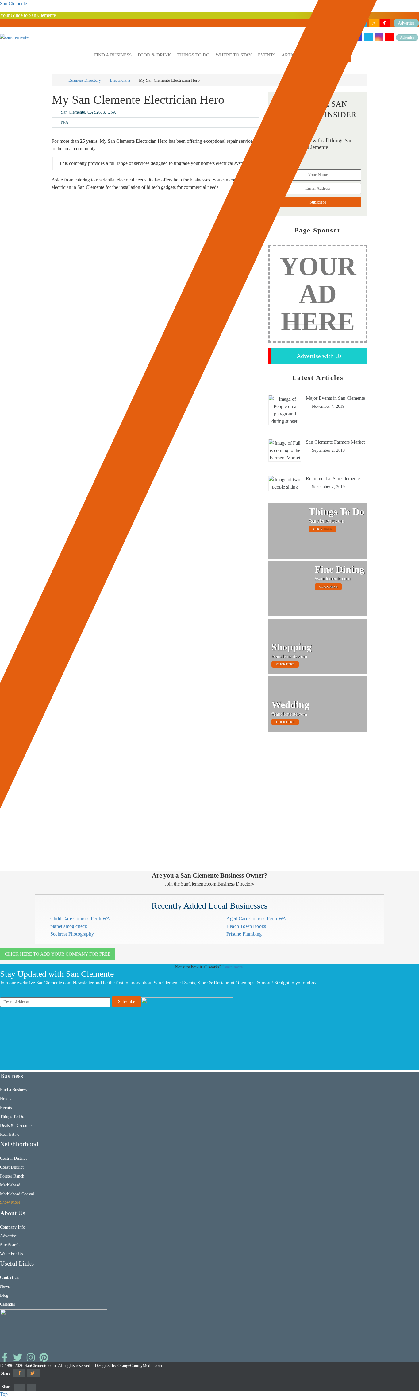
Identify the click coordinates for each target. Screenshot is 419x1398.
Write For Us (11, 1254)
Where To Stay (234, 55)
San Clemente (13, 3)
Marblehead (10, 1185)
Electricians (120, 80)
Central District (13, 1158)
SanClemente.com (40, 1365)
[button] (113, 55)
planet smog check (68, 926)
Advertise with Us (319, 355)
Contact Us (9, 1277)
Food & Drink (154, 55)
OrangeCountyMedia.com (139, 1365)
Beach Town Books (246, 926)
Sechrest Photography (72, 934)
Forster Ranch (12, 1176)
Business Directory (84, 80)
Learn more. (233, 967)
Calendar (7, 1304)
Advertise (407, 37)
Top (4, 1394)
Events (266, 55)
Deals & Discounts (16, 1125)
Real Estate (9, 1134)
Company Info (12, 1227)
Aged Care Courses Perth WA (256, 918)
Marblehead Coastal (17, 1194)
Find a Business (113, 55)
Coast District (12, 1167)
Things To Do (193, 55)
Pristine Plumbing (244, 934)
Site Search (10, 1245)
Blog (4, 1295)
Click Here (322, 529)
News (5, 1286)
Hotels (5, 1098)
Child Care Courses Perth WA (80, 918)
